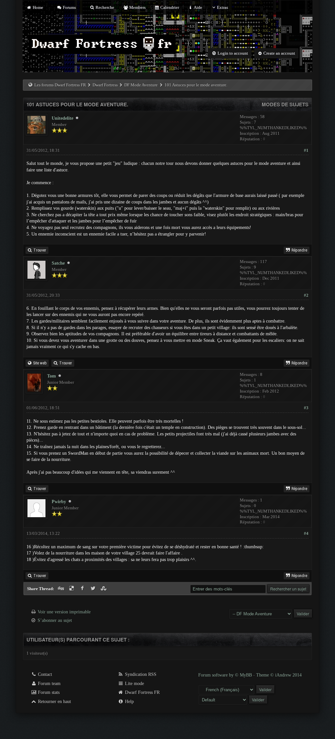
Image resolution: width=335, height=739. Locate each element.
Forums (69, 7)
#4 (306, 533)
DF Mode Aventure (141, 84)
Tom (51, 376)
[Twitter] (94, 588)
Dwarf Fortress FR (142, 692)
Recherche (104, 7)
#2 (306, 295)
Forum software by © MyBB (225, 675)
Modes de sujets (285, 104)
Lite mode (134, 683)
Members (136, 7)
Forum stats (48, 692)
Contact (44, 674)
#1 (306, 150)
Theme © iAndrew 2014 (279, 675)
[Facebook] (83, 588)
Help (129, 701)
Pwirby (59, 501)
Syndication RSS (140, 674)
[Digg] (62, 588)
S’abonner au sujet (55, 620)
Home (37, 7)
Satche (58, 263)
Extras (222, 7)
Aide (197, 7)
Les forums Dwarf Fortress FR (60, 84)
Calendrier (169, 7)
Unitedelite (62, 118)
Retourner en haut (54, 701)
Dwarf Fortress (105, 84)
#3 (306, 407)
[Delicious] (72, 588)
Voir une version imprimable (64, 611)
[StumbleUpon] (104, 588)
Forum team (49, 683)
